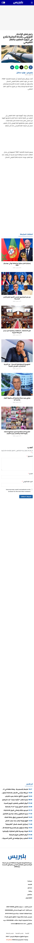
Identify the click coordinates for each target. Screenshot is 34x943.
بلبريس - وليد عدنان (24, 72)
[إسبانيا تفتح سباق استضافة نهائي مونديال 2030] (17, 249)
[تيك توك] (12, 871)
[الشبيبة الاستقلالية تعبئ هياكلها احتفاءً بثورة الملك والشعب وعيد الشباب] (17, 418)
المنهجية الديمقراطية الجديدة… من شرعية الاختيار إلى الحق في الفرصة (17, 365)
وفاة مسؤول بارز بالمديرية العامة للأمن (16, 827)
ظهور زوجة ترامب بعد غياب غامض (18, 820)
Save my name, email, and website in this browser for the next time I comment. (18, 491)
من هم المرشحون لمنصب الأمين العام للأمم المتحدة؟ (17, 298)
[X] (8, 871)
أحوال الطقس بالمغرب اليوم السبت (18, 803)
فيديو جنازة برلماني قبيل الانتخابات (17, 810)
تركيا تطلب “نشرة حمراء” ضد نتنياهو (17, 799)
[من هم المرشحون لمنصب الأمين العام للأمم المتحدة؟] (17, 283)
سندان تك (9, 939)
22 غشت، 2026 (16, 301)
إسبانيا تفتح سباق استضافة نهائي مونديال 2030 (17, 264)
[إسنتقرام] (17, 871)
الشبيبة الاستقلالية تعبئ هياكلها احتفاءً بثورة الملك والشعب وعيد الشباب (17, 432)
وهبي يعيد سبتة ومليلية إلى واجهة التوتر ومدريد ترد (17, 399)
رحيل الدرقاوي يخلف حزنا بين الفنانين (17, 813)
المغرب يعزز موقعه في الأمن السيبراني (16, 838)
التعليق (30, 456)
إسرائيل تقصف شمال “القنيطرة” (18, 824)
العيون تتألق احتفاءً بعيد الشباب (18, 796)
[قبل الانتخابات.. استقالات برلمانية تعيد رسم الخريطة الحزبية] (17, 317)
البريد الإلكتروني (27, 481)
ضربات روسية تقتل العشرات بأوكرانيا (17, 831)
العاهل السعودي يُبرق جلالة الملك (18, 817)
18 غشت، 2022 (29, 75)
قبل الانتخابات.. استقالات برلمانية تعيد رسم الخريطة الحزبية (17, 331)
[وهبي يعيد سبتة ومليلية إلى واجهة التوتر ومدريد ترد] (17, 384)
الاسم (30, 474)
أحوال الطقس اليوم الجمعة (20, 834)
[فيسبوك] (25, 871)
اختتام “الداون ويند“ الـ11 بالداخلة (18, 806)
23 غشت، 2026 (16, 268)
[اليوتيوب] (21, 871)
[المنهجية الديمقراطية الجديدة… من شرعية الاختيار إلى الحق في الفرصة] (17, 350)
